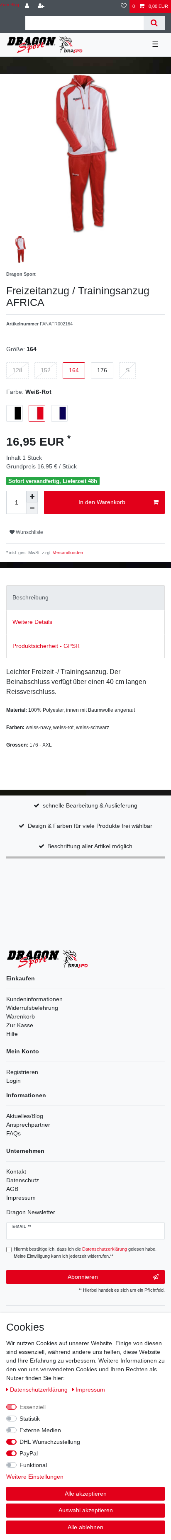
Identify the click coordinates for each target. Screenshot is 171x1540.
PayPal (29, 1453)
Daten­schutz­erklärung (39, 1389)
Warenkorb (20, 1016)
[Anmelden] (28, 6)
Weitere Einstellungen (35, 1476)
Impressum (21, 1197)
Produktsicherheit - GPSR (46, 646)
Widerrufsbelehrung (32, 1007)
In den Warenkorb (101, 502)
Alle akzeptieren (86, 1493)
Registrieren (22, 1072)
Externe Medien (40, 1430)
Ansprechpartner (28, 1124)
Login (13, 1080)
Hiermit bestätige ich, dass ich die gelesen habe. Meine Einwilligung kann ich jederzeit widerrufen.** (85, 1253)
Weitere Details (32, 621)
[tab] (85, 597)
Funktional (33, 1465)
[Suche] (154, 23)
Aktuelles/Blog (24, 1116)
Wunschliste (29, 532)
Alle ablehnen (85, 1527)
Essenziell (33, 1407)
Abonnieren (83, 1276)
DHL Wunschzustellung (50, 1441)
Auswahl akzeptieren (86, 1510)
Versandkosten (67, 552)
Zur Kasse (19, 1025)
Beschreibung (30, 597)
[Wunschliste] (123, 6)
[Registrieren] (42, 6)
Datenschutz (22, 1180)
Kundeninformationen (34, 999)
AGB (12, 1189)
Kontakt (16, 1171)
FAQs (13, 1133)
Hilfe (12, 1034)
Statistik (30, 1418)
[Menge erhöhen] (32, 496)
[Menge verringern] (32, 508)
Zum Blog (9, 4)
